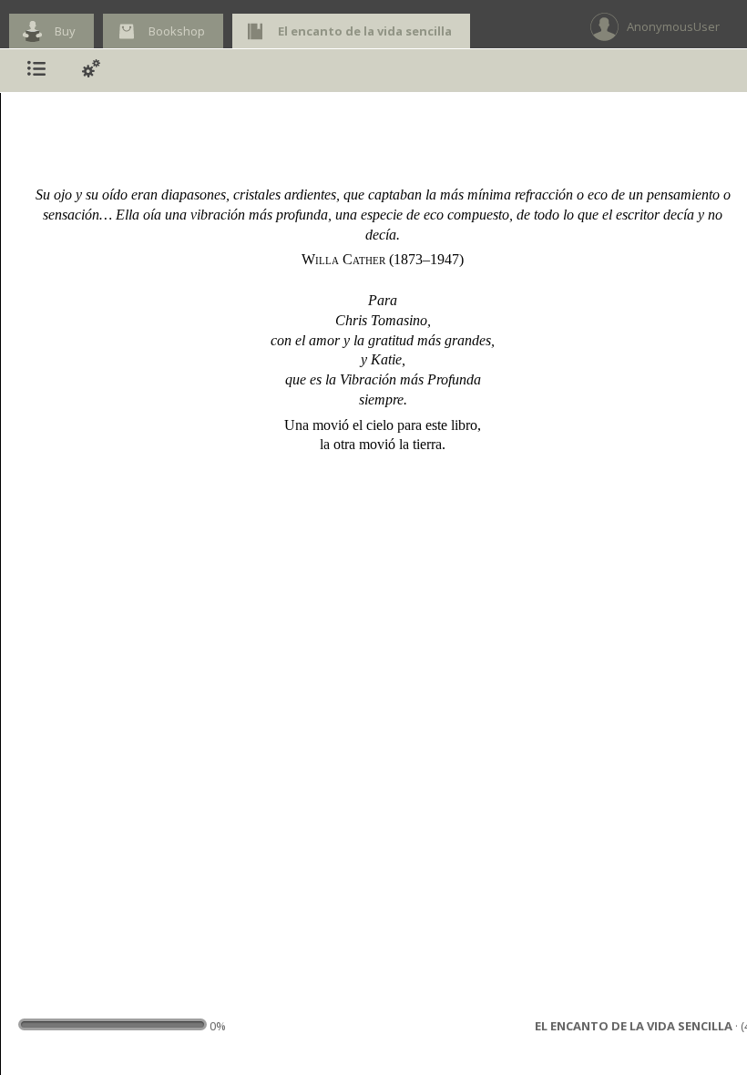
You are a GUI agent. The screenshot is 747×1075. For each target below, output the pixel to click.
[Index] (36, 70)
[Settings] (91, 70)
